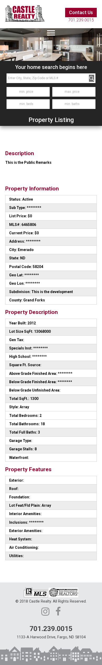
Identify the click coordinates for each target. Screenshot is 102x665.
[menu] (51, 32)
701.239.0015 (81, 20)
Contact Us (81, 12)
